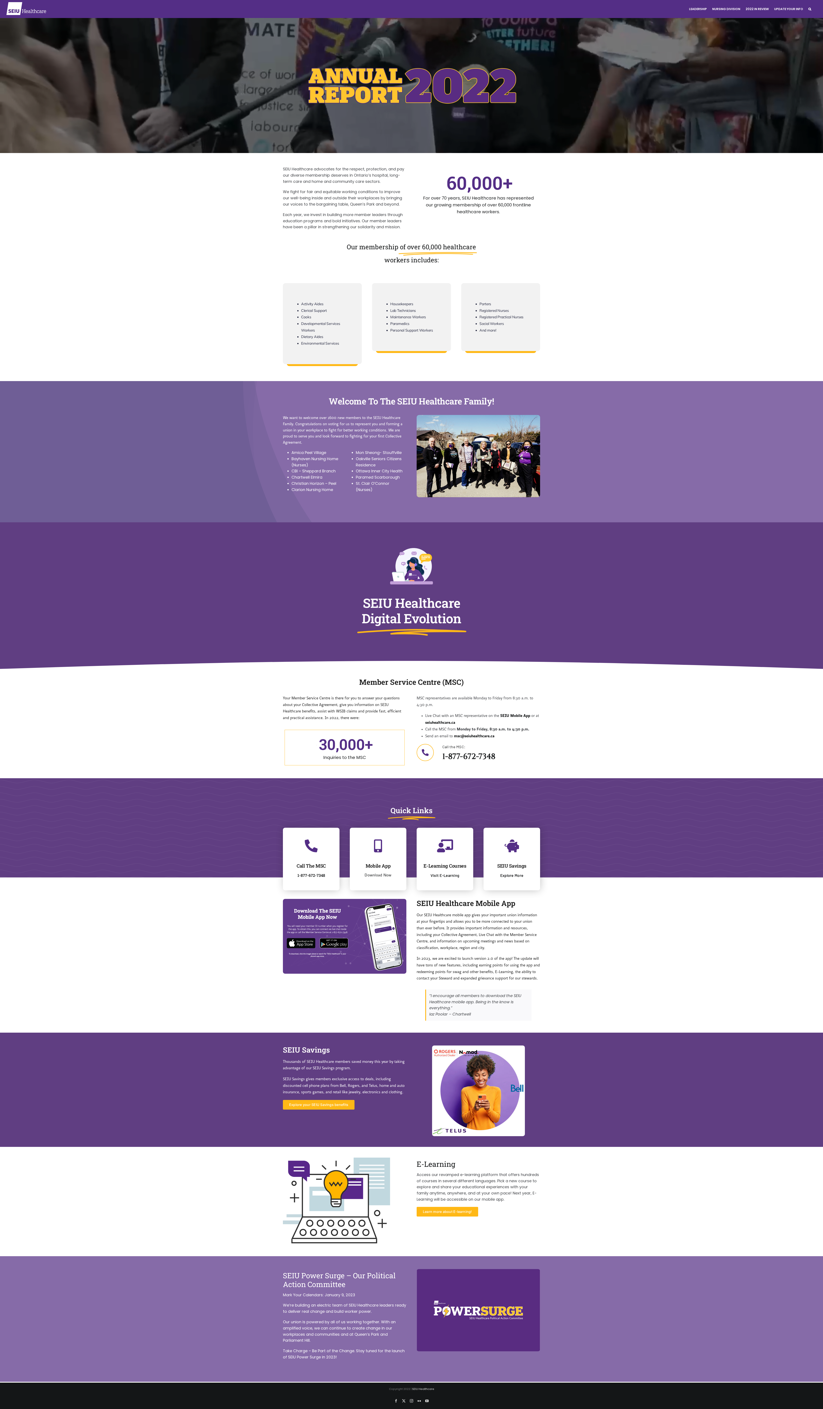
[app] (344, 900)
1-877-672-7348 (468, 756)
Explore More (511, 875)
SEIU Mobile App (515, 715)
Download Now (378, 875)
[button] (809, 9)
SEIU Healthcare (423, 1389)
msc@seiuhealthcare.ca (474, 735)
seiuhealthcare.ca (440, 722)
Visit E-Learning (445, 875)
